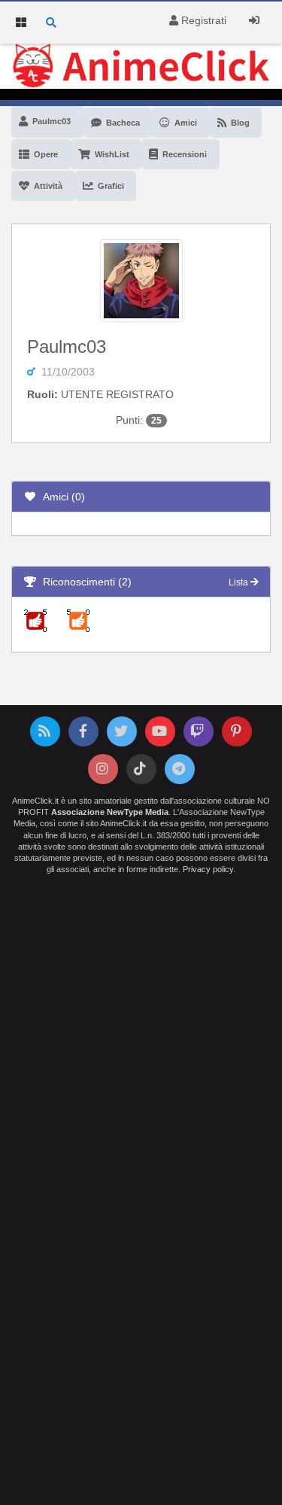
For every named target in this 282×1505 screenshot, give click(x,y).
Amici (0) (61, 497)
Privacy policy (208, 869)
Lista (239, 582)
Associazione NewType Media (109, 811)
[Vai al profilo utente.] (141, 279)
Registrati (202, 20)
